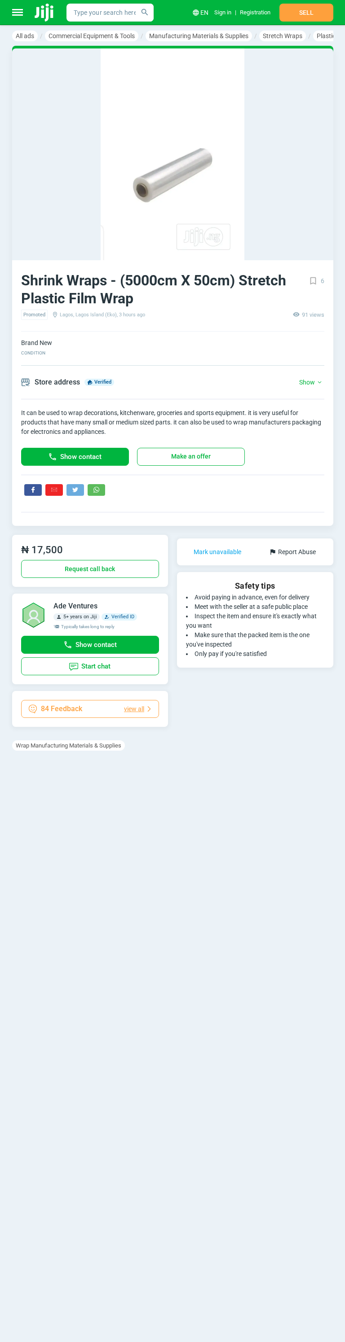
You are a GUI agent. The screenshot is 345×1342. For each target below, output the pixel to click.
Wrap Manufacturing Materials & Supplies (68, 745)
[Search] (145, 13)
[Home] (44, 13)
